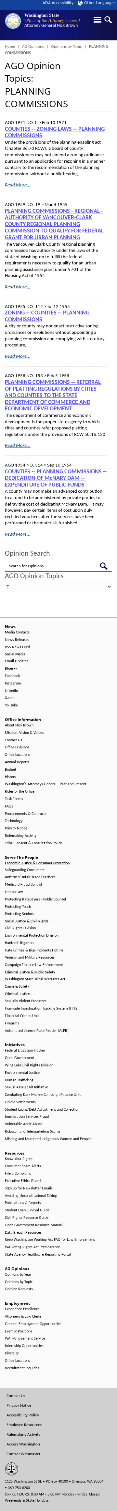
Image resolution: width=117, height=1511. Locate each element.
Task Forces (14, 799)
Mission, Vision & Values (24, 733)
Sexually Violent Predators (25, 1001)
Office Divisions (17, 747)
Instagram (13, 683)
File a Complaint (18, 1174)
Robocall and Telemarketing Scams (32, 1132)
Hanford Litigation (19, 943)
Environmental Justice (22, 1073)
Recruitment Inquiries (22, 1368)
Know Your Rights (18, 1159)
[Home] (13, 21)
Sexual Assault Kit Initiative (26, 1087)
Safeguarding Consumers (25, 870)
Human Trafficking (19, 1080)
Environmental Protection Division (31, 936)
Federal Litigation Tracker (25, 1051)
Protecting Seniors (19, 914)
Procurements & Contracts (25, 814)
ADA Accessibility (58, 3)
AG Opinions (33, 47)
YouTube (11, 705)
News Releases (17, 640)
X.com (10, 698)
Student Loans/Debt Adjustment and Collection (42, 1110)
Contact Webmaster (23, 1454)
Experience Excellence (22, 1309)
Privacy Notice (16, 828)
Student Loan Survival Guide (27, 1210)
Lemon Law (14, 892)
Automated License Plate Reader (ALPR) (37, 1031)
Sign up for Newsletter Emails (29, 1188)
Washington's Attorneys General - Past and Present (45, 784)
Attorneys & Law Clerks (23, 1317)
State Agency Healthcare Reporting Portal (38, 1255)
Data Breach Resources (23, 1233)
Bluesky (11, 669)
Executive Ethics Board (23, 1181)
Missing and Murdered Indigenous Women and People (48, 1139)
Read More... (18, 185)
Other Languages (99, 3)
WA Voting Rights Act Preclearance (32, 1247)
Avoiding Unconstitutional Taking (31, 1196)
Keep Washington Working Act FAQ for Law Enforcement (50, 1240)
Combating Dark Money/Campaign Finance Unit (43, 1095)
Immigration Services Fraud (27, 1117)
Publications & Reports (23, 1203)
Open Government (19, 1058)
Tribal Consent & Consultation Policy (33, 843)
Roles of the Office (19, 792)
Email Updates (16, 661)
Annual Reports (17, 762)
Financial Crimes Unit (22, 1016)
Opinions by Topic (66, 47)
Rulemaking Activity (20, 836)
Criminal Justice (17, 994)
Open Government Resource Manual (34, 1225)
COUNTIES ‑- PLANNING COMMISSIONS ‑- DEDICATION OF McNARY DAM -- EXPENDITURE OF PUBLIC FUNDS (56, 478)
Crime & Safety (17, 987)
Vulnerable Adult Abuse (23, 1124)
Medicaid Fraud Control (23, 885)
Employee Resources (24, 1425)
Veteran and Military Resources (30, 958)
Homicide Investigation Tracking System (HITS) (42, 1009)
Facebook (12, 676)
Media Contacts (17, 632)
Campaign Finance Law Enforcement (34, 965)
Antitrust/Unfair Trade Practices (30, 877)
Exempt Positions (18, 1331)
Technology (13, 821)
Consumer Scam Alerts (23, 1166)
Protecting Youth (18, 907)
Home (10, 47)
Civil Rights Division (20, 928)
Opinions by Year (18, 1275)
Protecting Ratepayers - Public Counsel (35, 899)
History (10, 777)
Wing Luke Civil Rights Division (29, 1065)
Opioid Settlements (20, 1102)
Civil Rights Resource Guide (26, 1218)
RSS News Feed (17, 647)
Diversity (12, 1353)
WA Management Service (25, 1339)
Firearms (12, 1023)
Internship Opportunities (24, 1346)
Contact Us (13, 740)
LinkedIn (11, 691)
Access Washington (23, 1444)
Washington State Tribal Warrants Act (35, 979)
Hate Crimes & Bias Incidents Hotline (34, 950)
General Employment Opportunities (33, 1324)
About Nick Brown (19, 725)
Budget (10, 770)
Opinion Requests (19, 1289)
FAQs (9, 806)
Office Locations (17, 755)
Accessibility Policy (22, 1415)
